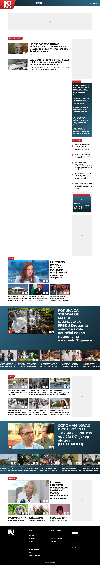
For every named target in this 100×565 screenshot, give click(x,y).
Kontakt (53, 544)
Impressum (53, 533)
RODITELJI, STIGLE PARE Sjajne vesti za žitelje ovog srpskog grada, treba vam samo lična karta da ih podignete (49, 364)
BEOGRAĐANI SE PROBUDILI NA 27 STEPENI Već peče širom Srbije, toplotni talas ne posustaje (59, 392)
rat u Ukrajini (65, 8)
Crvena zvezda (76, 8)
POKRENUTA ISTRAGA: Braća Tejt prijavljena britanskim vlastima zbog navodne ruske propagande (59, 298)
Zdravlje (46, 3)
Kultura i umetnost (34, 555)
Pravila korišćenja (56, 530)
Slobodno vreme (34, 549)
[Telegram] (27, 53)
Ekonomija (54, 3)
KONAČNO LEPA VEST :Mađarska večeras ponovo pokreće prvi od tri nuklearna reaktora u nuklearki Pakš (38, 298)
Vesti (26, 3)
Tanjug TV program (56, 538)
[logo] (18, 544)
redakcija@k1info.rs (79, 545)
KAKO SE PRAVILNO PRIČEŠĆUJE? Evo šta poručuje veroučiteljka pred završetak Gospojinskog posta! (27, 364)
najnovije (20, 3)
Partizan (86, 8)
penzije (94, 8)
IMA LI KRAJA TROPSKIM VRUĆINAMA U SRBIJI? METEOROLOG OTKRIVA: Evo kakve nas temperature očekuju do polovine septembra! (38, 412)
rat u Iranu (55, 8)
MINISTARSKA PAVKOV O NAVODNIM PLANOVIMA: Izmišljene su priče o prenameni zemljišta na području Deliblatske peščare (81, 90)
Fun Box (83, 3)
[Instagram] (96, 3)
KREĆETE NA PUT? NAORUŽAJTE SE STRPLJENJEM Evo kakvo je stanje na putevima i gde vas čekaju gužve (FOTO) (50, 468)
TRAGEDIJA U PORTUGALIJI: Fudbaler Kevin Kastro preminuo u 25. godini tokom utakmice (81, 131)
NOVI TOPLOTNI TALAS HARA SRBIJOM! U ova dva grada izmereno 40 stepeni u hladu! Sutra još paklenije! (59, 412)
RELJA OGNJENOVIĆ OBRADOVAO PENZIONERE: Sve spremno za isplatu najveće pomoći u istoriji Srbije (83, 166)
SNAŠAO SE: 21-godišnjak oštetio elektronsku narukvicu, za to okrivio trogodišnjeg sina (81, 101)
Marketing (54, 541)
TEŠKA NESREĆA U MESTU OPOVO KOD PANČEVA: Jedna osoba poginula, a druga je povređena (83, 176)
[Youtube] (98, 3)
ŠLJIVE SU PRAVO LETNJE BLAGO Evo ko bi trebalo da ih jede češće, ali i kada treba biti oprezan (17, 518)
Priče (76, 3)
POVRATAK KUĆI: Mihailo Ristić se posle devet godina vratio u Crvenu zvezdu (81, 110)
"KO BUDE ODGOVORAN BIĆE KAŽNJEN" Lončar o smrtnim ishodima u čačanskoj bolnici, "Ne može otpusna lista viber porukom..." (49, 47)
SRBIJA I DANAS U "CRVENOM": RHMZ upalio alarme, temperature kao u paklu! (17, 412)
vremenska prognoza (23, 8)
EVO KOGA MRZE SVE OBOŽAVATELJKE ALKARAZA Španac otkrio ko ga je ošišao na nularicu (71, 364)
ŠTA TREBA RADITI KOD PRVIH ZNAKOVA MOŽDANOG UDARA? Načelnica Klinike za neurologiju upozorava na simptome (59, 490)
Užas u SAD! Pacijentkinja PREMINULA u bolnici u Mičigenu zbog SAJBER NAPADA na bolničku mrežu (50, 62)
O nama (53, 535)
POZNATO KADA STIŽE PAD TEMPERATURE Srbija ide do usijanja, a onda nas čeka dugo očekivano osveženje (38, 392)
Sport (61, 3)
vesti (34, 8)
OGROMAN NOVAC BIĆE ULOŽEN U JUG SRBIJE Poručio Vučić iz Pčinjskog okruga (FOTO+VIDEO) (83, 147)
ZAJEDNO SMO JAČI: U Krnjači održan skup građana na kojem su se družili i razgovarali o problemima (80, 121)
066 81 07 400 (77, 544)
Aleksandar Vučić (43, 8)
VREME (33, 3)
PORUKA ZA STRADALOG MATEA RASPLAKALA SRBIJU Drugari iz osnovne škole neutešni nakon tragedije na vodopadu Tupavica (75, 325)
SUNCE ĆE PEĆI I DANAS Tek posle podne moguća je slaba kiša (83, 156)
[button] (75, 199)
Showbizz (69, 3)
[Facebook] (94, 3)
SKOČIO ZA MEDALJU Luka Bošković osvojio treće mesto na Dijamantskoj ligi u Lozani (83, 186)
